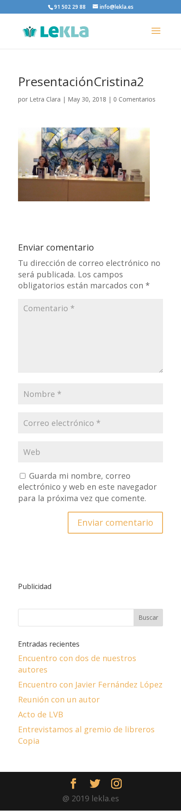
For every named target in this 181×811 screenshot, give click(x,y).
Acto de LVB (40, 714)
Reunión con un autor (59, 699)
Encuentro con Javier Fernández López (90, 684)
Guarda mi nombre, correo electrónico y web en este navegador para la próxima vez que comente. (87, 486)
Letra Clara (45, 99)
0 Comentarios (134, 99)
